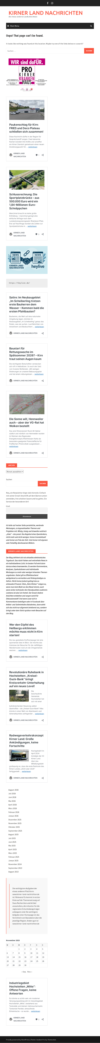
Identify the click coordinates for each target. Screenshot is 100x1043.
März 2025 (12, 853)
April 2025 (12, 849)
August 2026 (13, 790)
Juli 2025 (12, 838)
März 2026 (12, 808)
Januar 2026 (13, 816)
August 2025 (13, 834)
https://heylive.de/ (19, 283)
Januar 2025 (13, 860)
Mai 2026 (12, 801)
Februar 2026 (13, 812)
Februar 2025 (13, 857)
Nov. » (29, 971)
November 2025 (14, 823)
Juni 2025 (12, 842)
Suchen (9, 479)
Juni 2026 (12, 797)
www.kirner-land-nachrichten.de (25, 894)
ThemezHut (52, 1040)
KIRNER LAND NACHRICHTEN (46, 13)
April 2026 (12, 804)
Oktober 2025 (14, 827)
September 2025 (15, 831)
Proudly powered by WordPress (18, 1040)
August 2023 (13, 871)
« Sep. (24, 971)
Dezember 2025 (14, 819)
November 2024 (14, 864)
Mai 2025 (12, 845)
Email (8, 506)
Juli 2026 (12, 793)
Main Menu (14, 26)
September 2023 (15, 868)
